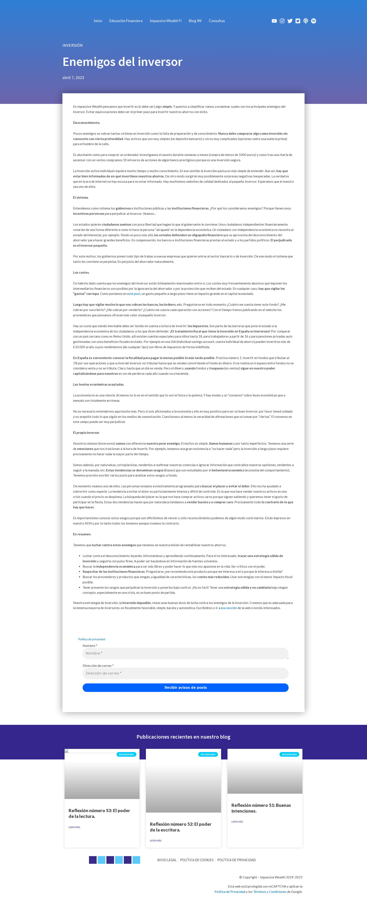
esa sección (229, 608)
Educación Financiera (126, 20)
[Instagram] (282, 21)
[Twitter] (290, 21)
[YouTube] (274, 21)
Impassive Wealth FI (166, 20)
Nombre (90, 645)
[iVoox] (305, 21)
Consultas (217, 20)
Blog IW (195, 20)
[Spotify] (313, 21)
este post (133, 293)
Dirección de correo (98, 665)
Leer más (74, 827)
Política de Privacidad (230, 892)
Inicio (98, 20)
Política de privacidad (91, 639)
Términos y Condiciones (270, 892)
